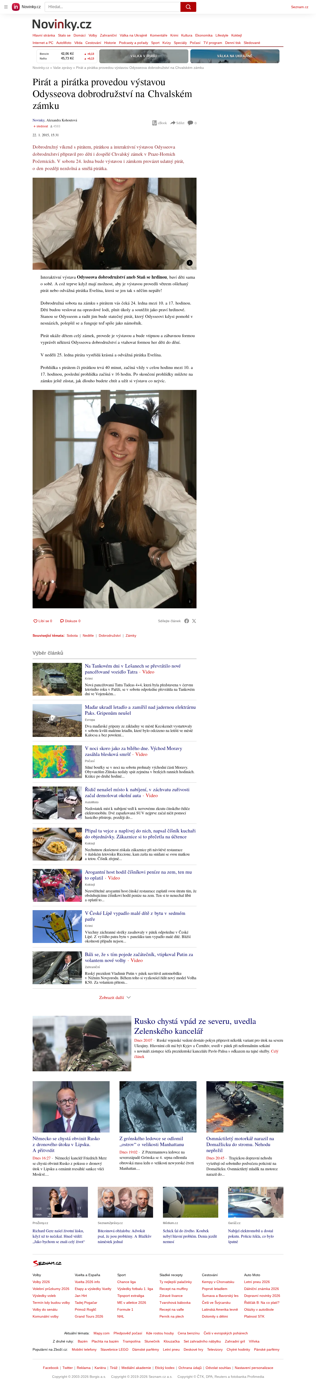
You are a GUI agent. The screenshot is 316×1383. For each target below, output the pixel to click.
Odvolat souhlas (218, 1368)
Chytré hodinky (238, 1349)
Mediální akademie (136, 1368)
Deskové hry (193, 1349)
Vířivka (254, 1341)
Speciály (180, 43)
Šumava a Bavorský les (220, 1296)
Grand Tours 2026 (89, 1316)
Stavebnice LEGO (114, 1349)
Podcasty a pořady (133, 43)
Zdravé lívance (171, 1296)
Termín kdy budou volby (51, 1303)
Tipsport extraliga (130, 1296)
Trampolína (131, 1341)
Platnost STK (254, 1316)
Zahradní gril (235, 1341)
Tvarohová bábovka (175, 1303)
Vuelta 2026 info (87, 1282)
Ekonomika (204, 35)
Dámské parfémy (145, 1349)
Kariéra (100, 1368)
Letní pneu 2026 (257, 1282)
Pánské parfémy (266, 1349)
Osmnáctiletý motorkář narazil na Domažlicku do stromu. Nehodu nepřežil (240, 1144)
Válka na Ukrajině (133, 35)
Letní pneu (171, 1349)
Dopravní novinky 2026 (262, 1296)
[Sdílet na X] (194, 620)
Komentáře (158, 35)
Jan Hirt (81, 1296)
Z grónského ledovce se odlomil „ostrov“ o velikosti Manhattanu (151, 1141)
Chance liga (126, 1282)
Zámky (131, 635)
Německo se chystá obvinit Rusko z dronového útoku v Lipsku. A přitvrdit (66, 1144)
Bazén (83, 1341)
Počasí (195, 43)
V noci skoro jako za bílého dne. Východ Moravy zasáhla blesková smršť (133, 751)
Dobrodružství (110, 635)
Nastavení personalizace (254, 1368)
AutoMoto (63, 43)
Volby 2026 (41, 1282)
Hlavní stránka (44, 35)
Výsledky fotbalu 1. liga (135, 1289)
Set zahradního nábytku (202, 1341)
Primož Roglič (85, 1309)
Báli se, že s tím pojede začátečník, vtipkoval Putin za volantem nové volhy (139, 957)
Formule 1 (125, 1309)
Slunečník (152, 1341)
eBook (162, 122)
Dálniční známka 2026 (261, 1289)
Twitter (67, 1368)
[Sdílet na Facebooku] (186, 620)
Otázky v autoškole (259, 1309)
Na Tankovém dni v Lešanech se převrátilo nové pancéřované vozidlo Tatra (133, 668)
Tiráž (114, 1368)
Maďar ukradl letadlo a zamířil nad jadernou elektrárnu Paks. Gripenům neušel (140, 710)
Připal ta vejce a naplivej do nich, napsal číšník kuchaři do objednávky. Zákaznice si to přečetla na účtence (140, 833)
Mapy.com (102, 1333)
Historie (110, 43)
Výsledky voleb (44, 1296)
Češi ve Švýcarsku (216, 1303)
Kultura (186, 35)
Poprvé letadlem (214, 1289)
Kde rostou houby (160, 1333)
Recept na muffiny (173, 1289)
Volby (93, 35)
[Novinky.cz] (62, 25)
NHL (120, 1316)
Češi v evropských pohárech (226, 1333)
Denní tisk (233, 43)
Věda (78, 43)
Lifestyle (222, 35)
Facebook (51, 1368)
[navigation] (6, 7)
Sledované (252, 43)
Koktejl (236, 35)
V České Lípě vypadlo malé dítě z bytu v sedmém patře (135, 916)
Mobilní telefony (84, 1349)
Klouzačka (172, 1341)
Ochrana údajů (190, 1368)
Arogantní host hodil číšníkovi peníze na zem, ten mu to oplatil (138, 874)
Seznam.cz (299, 7)
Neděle (88, 635)
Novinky (38, 120)
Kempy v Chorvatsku (218, 1282)
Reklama (84, 1368)
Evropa (90, 720)
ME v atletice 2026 (131, 1303)
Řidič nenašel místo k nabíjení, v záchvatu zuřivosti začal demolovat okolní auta (137, 792)
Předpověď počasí (128, 1333)
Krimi (174, 35)
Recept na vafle (171, 1309)
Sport (155, 43)
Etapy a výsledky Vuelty (93, 1289)
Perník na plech (171, 1316)
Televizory (215, 1349)
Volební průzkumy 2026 (51, 1289)
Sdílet (180, 122)
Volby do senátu (45, 1309)
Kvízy (166, 43)
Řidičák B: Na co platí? (261, 1303)
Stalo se (64, 35)
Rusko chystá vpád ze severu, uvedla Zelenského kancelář (195, 1025)
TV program (212, 43)
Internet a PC (43, 43)
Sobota (72, 635)
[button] (115, 224)
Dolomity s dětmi (215, 1316)
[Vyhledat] (188, 7)
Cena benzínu (189, 1333)
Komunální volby (46, 1316)
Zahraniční (108, 35)
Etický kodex (165, 1368)
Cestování (93, 43)
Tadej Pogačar (86, 1303)
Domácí (80, 35)
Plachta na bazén (105, 1341)
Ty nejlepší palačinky (175, 1282)
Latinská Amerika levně (220, 1309)
